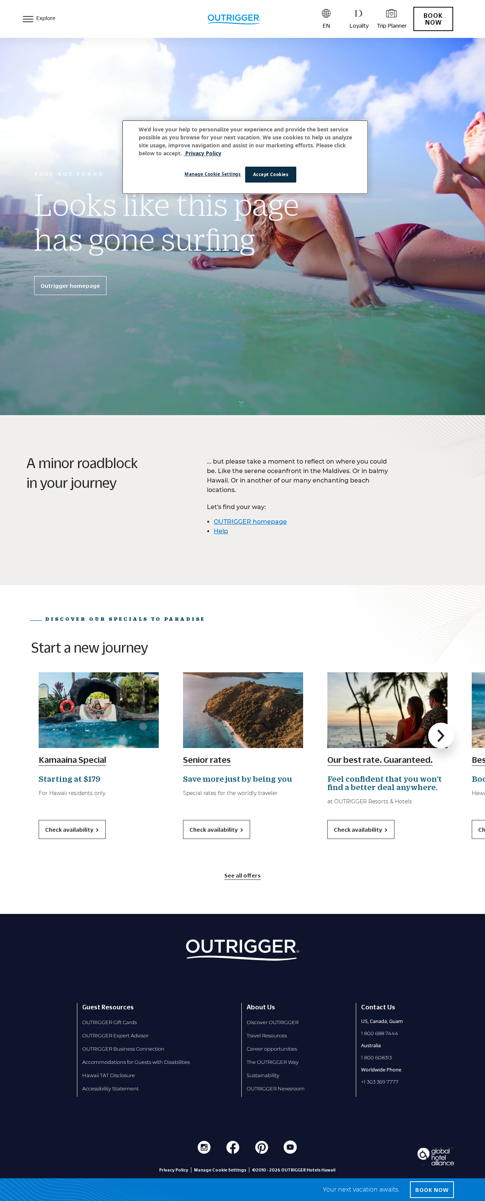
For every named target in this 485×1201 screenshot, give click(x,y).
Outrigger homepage (70, 286)
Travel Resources (267, 1035)
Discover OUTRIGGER (273, 1022)
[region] (245, 157)
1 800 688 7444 (379, 1033)
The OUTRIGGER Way (273, 1062)
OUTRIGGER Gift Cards (109, 1022)
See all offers (242, 875)
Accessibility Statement (110, 1088)
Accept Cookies (271, 174)
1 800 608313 (376, 1057)
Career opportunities (272, 1049)
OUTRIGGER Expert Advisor (115, 1035)
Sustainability (263, 1075)
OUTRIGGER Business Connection (123, 1049)
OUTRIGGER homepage (250, 521)
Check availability (69, 829)
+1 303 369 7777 (380, 1082)
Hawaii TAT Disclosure (108, 1075)
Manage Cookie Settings (213, 174)
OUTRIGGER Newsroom (276, 1088)
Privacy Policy (173, 1170)
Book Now (433, 19)
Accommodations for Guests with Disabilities (136, 1062)
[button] (441, 735)
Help (221, 531)
